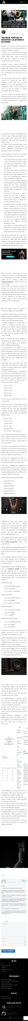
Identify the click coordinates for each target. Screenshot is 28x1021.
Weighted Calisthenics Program (9, 984)
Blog (2, 964)
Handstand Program (6, 986)
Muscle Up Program (6, 988)
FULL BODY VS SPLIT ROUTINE (14, 1006)
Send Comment (8, 951)
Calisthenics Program (6, 979)
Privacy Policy (4, 996)
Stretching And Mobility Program (9, 981)
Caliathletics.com (15, 1017)
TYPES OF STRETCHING (12, 1013)
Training (3, 971)
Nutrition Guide (5, 983)
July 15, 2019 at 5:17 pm (11, 882)
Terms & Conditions (6, 998)
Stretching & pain (5, 965)
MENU (24, 2)
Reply (24, 880)
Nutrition (3, 967)
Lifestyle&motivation (6, 969)
